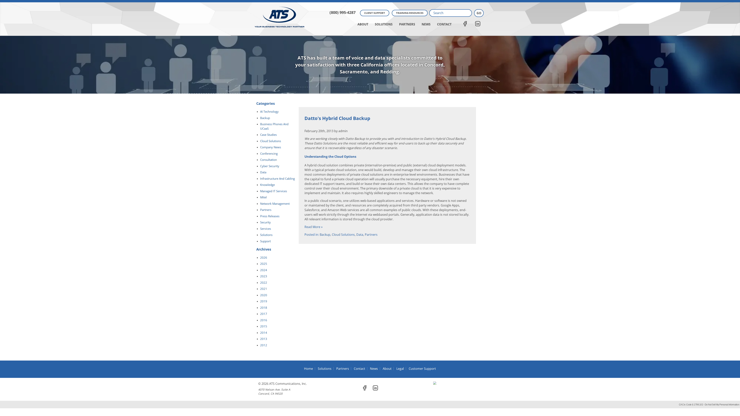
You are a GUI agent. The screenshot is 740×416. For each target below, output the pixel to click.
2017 (263, 314)
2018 (263, 307)
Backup (325, 234)
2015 (263, 326)
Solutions (384, 24)
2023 (263, 276)
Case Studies (268, 135)
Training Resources (409, 13)
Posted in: (312, 234)
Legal (400, 368)
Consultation (268, 160)
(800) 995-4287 (343, 12)
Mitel (263, 197)
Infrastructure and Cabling (277, 178)
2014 (263, 333)
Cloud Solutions (343, 234)
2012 (263, 345)
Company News (270, 147)
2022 (263, 282)
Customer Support (422, 368)
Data (359, 234)
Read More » (313, 227)
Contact (444, 24)
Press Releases (269, 216)
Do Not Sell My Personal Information (722, 404)
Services (265, 229)
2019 (263, 301)
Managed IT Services (273, 191)
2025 (263, 264)
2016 (263, 320)
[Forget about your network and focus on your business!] (370, 1)
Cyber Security (269, 166)
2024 (263, 270)
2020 (263, 295)
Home (308, 368)
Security (265, 222)
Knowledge (267, 185)
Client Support (374, 13)
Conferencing (269, 153)
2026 (263, 257)
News (426, 24)
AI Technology (269, 111)
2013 (263, 339)
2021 (263, 289)
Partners (407, 24)
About (362, 24)
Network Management (275, 203)
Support (265, 241)
